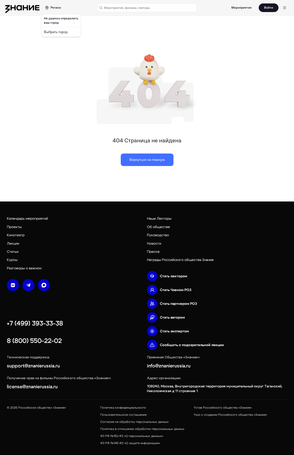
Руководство (158, 235)
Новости (154, 243)
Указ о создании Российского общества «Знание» (230, 414)
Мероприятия (241, 7)
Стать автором (172, 317)
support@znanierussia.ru (33, 365)
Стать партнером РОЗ (178, 303)
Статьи (13, 251)
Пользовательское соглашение (123, 414)
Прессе (153, 251)
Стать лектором (173, 276)
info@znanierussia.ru (168, 365)
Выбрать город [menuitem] (56, 32)
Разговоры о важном (24, 268)
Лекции (13, 243)
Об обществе (158, 227)
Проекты (14, 227)
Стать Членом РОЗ (175, 290)
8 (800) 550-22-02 (34, 341)
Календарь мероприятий (27, 218)
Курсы (12, 259)
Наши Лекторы (159, 218)
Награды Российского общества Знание (180, 259)
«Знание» (59, 407)
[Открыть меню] (284, 7)
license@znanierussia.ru (32, 386)
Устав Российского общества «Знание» (223, 407)
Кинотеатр (16, 235)
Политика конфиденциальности (123, 407)
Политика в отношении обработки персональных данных (142, 428)
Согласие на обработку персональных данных (134, 421)
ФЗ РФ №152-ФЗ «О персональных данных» (131, 436)
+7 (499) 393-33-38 (35, 323)
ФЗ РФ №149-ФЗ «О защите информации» (130, 443)
